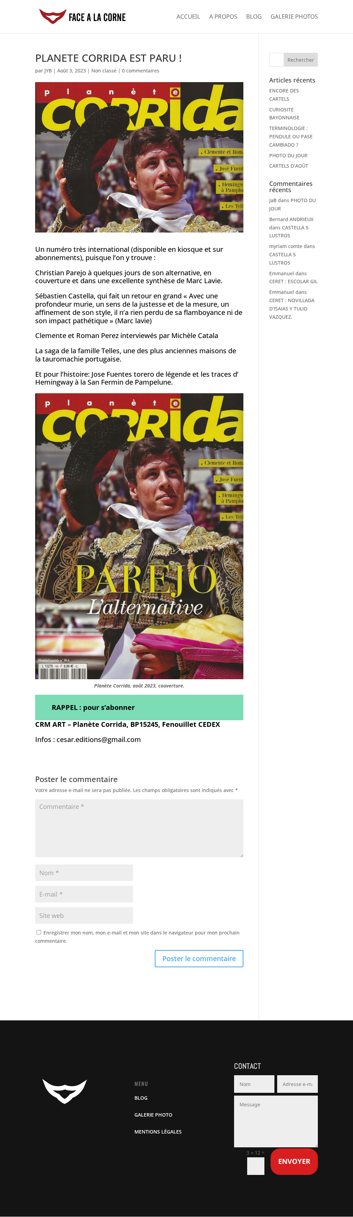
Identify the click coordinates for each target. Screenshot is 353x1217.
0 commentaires (140, 70)
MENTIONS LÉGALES (158, 1131)
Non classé (104, 70)
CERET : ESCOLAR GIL (293, 281)
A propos (223, 17)
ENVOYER (294, 1161)
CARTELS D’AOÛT (288, 165)
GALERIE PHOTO (153, 1114)
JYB (48, 70)
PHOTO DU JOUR (288, 155)
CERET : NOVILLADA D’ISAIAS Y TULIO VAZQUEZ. (291, 308)
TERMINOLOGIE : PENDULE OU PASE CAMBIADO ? (291, 136)
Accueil (188, 17)
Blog (254, 17)
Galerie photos (294, 17)
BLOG (141, 1098)
